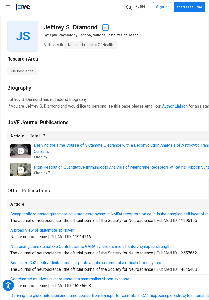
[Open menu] (8, 7)
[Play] (21, 151)
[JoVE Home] (22, 7)
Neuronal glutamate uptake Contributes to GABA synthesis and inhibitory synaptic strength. (90, 246)
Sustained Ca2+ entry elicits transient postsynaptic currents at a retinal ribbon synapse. (87, 262)
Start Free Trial (189, 7)
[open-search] (129, 7)
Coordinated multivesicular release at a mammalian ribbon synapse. (70, 279)
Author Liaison (175, 106)
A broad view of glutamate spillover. (42, 230)
